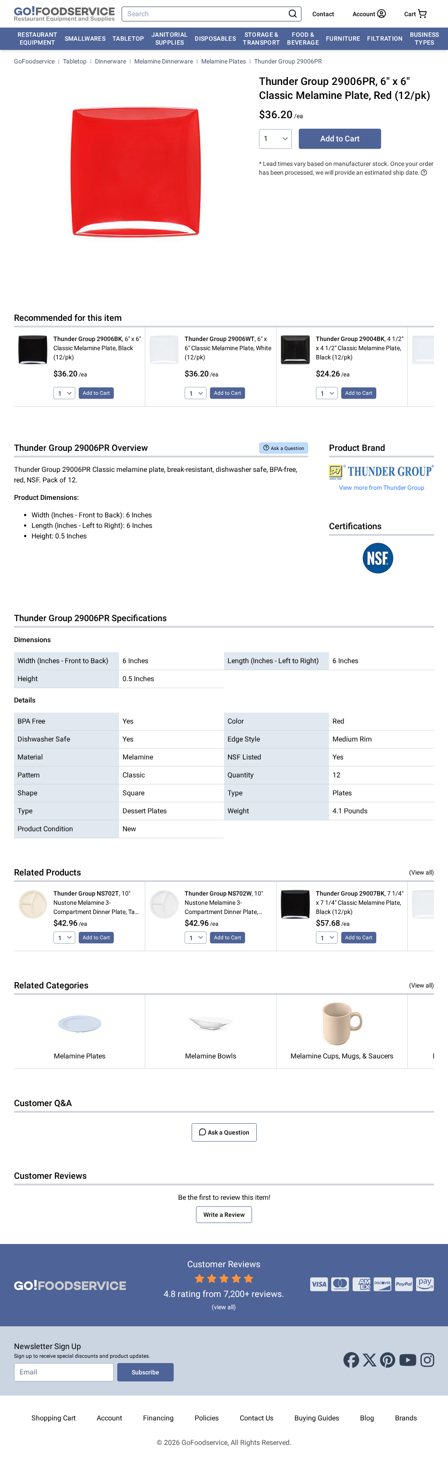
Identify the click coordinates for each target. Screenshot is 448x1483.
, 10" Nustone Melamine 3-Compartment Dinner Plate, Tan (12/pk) (95, 903)
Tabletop (128, 38)
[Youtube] (408, 1361)
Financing (158, 1418)
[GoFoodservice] (64, 14)
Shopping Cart (54, 1418)
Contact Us (256, 1418)
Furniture (343, 38)
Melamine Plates (223, 61)
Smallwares (85, 38)
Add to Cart (340, 138)
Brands (406, 1418)
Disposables (215, 38)
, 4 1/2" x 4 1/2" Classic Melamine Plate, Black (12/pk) (359, 348)
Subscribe (145, 1372)
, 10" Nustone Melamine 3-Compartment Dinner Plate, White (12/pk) (224, 903)
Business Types (424, 38)
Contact (323, 14)
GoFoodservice (34, 61)
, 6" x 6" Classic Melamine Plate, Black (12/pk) (97, 348)
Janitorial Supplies (169, 38)
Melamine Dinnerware (163, 61)
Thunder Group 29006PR (288, 61)
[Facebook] (351, 1361)
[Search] (293, 14)
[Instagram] (427, 1361)
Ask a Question (287, 448)
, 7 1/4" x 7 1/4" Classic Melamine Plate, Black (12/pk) (359, 902)
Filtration (385, 38)
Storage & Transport (261, 38)
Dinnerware (110, 61)
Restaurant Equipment (38, 38)
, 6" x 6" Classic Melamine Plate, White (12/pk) (228, 348)
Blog (367, 1418)
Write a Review (224, 1214)
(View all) (421, 872)
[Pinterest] (388, 1361)
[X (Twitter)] (370, 1361)
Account (109, 1418)
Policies (207, 1418)
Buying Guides (316, 1418)
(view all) (224, 1307)
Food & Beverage (303, 38)
